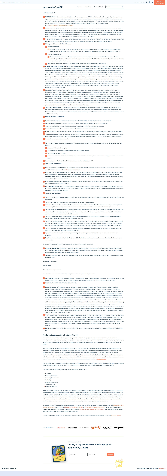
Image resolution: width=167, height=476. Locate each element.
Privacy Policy (5, 468)
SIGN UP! (28, 2)
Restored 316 (162, 468)
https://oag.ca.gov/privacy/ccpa (71, 169)
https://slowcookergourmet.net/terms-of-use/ (60, 25)
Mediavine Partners (116, 415)
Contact (142, 2)
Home (134, 2)
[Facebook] (147, 2)
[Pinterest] (152, 2)
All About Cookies (101, 359)
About (138, 2)
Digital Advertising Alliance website (73, 407)
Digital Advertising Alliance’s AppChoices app (91, 409)
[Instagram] (149, 2)
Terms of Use (13, 468)
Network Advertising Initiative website (95, 407)
